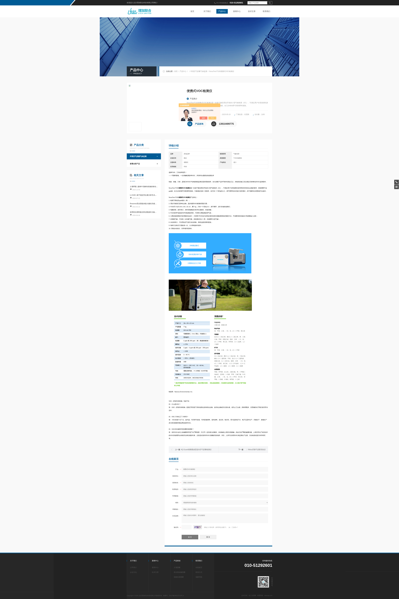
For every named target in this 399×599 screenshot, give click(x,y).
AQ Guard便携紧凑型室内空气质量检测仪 (196, 449)
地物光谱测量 (179, 577)
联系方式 (199, 572)
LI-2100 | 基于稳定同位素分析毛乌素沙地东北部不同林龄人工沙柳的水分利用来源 (144, 195)
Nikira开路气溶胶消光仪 (257, 449)
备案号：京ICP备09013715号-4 (173, 595)
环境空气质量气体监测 (198, 71)
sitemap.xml (268, 595)
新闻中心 (237, 11)
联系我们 (266, 11)
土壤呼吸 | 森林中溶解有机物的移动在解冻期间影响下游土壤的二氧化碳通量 (144, 186)
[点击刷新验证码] (198, 527)
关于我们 (207, 11)
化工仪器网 (252, 595)
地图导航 (199, 577)
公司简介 (133, 567)
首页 (192, 11)
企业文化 (133, 572)
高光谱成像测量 (179, 572)
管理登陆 (260, 595)
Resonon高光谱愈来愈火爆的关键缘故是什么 (144, 203)
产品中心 (222, 11)
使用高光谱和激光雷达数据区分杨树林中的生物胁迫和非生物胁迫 (144, 212)
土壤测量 (177, 567)
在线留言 (199, 567)
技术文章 (252, 11)
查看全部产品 (135, 164)
